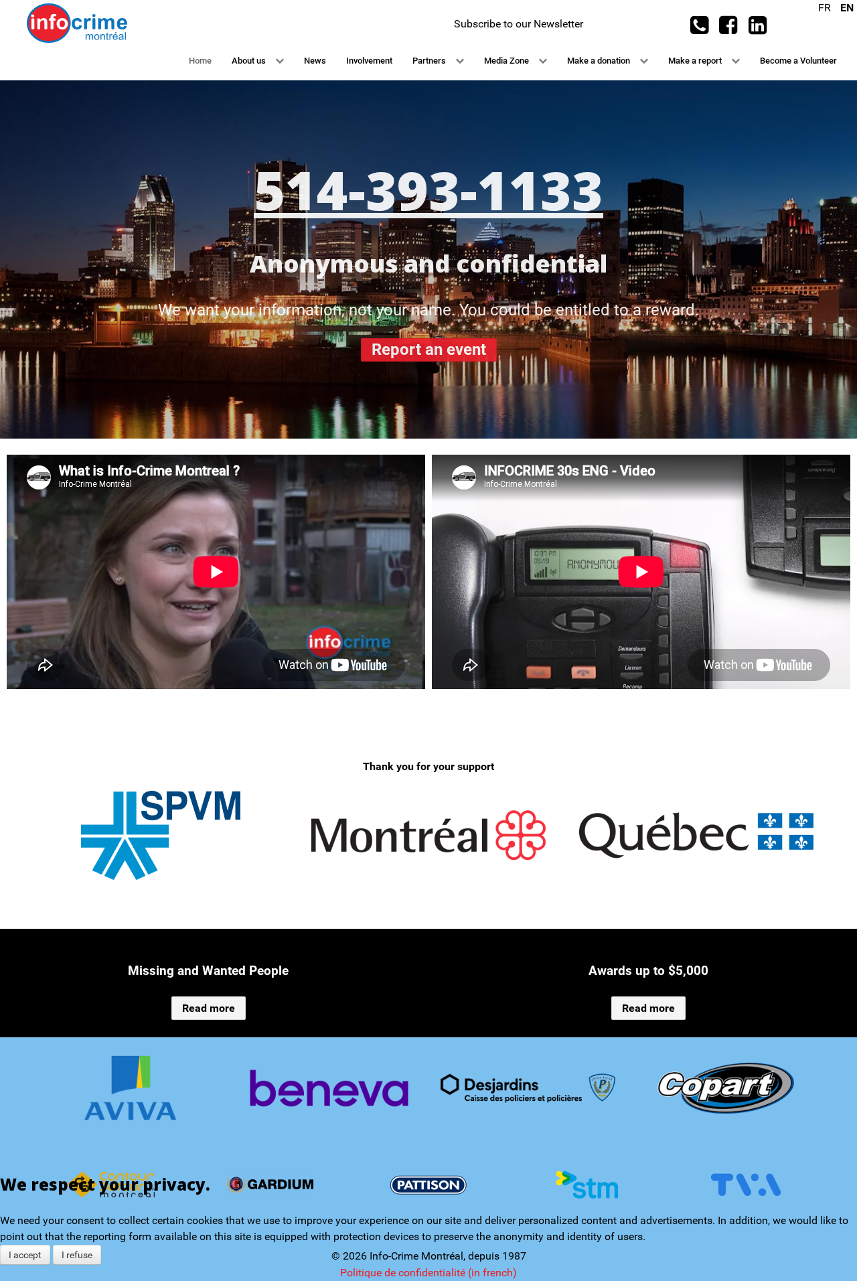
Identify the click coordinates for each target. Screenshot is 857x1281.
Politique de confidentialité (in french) (428, 1272)
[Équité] (131, 1088)
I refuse (77, 1255)
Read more (208, 1008)
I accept (25, 1255)
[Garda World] (329, 1088)
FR (826, 7)
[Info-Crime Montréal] (77, 22)
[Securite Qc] (696, 835)
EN (847, 7)
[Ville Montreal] (428, 835)
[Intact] (528, 1088)
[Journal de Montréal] (726, 1088)
